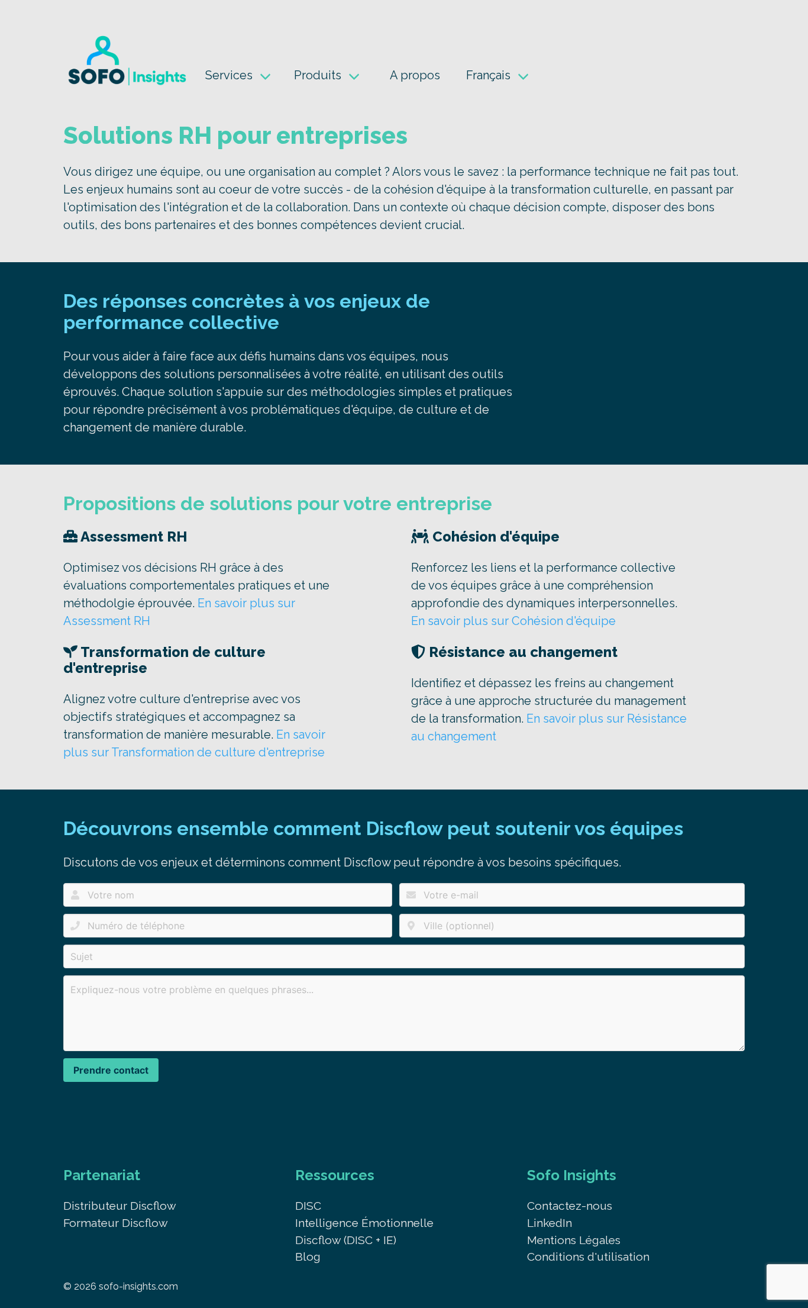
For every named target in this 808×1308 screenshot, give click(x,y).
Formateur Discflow (115, 1222)
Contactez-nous (569, 1205)
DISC (308, 1205)
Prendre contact (110, 1070)
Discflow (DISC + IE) (345, 1239)
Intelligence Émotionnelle (364, 1222)
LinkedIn (549, 1222)
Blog (308, 1256)
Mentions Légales (573, 1239)
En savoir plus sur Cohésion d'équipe (513, 621)
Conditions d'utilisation (588, 1256)
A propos (415, 75)
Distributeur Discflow (119, 1205)
